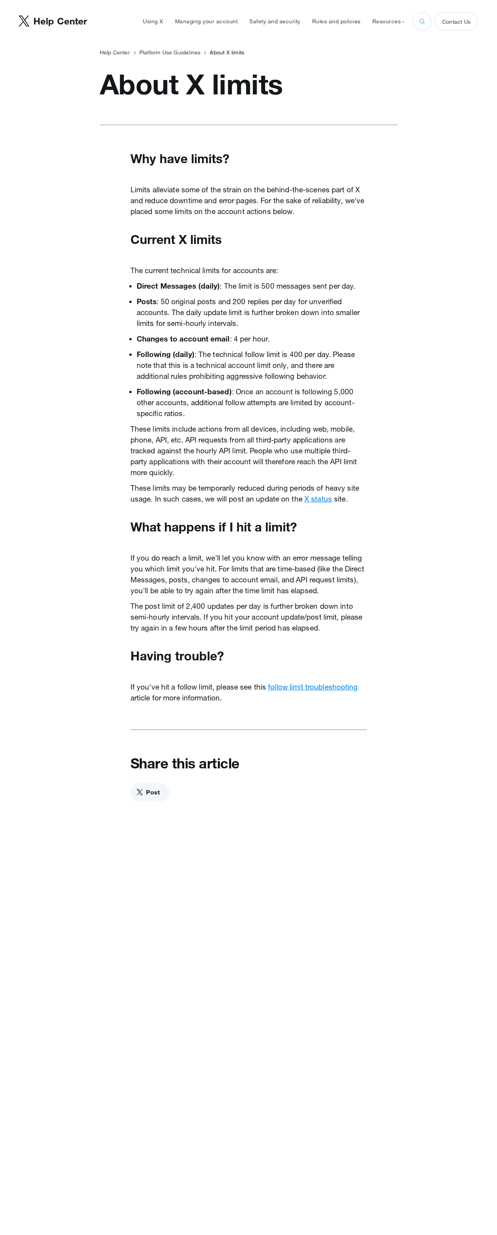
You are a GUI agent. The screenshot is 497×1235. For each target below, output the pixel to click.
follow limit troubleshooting (313, 687)
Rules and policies (336, 21)
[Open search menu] (422, 21)
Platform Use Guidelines (170, 52)
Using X (153, 21)
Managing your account (206, 21)
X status (318, 498)
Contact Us (456, 21)
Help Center (115, 52)
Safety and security (275, 21)
